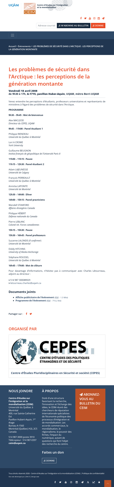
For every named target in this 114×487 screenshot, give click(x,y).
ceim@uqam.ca (17, 443)
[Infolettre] (103, 18)
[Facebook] (81, 18)
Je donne (49, 460)
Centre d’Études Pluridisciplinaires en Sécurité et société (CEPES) (55, 373)
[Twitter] (85, 18)
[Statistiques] (93, 482)
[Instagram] (94, 18)
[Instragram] (71, 482)
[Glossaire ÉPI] (88, 482)
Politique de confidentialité (93, 473)
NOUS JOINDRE (21, 391)
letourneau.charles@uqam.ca (25, 283)
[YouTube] (90, 18)
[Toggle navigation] (12, 35)
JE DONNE (98, 25)
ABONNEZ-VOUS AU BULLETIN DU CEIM (90, 401)
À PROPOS (50, 391)
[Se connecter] (99, 482)
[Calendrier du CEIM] (99, 18)
